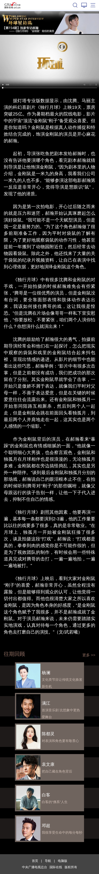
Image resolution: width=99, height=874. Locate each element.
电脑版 (62, 861)
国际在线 (12, 5)
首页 (35, 861)
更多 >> (88, 655)
